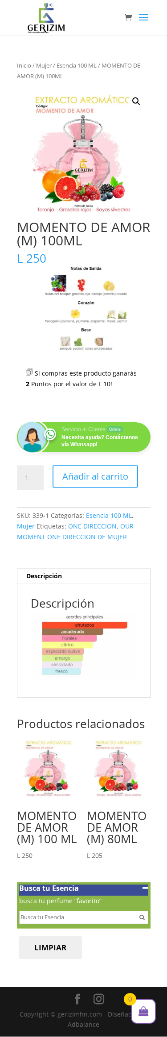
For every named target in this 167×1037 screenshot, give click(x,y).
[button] (136, 101)
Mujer (44, 65)
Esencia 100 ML (77, 65)
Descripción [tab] (44, 576)
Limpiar (50, 947)
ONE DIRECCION (92, 526)
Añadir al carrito (95, 476)
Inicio (24, 65)
